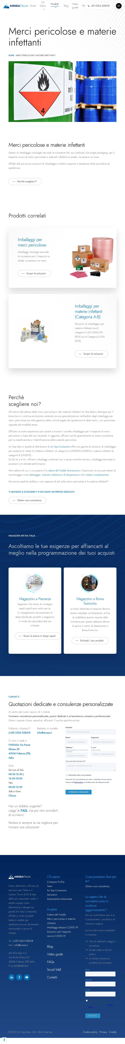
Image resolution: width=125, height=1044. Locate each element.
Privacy (103, 1032)
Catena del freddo (56, 914)
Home (11, 55)
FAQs (50, 961)
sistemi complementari (97, 475)
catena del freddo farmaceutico (64, 470)
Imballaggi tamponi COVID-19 (62, 927)
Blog (50, 946)
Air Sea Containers (60, 447)
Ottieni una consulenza (97, 886)
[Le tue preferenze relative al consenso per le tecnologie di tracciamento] (4, 1039)
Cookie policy (90, 1032)
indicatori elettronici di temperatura (60, 475)
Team (49, 886)
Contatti (52, 977)
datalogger (34, 475)
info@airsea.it (21, 945)
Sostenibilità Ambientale (59, 899)
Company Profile (55, 882)
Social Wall (54, 969)
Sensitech (52, 895)
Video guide (55, 954)
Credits (112, 1032)
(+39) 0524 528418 (23, 941)
